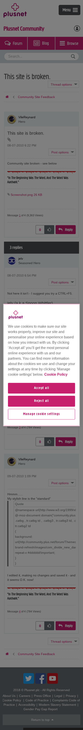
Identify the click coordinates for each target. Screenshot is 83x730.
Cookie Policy (56, 374)
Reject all (41, 401)
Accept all (41, 388)
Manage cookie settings (41, 414)
